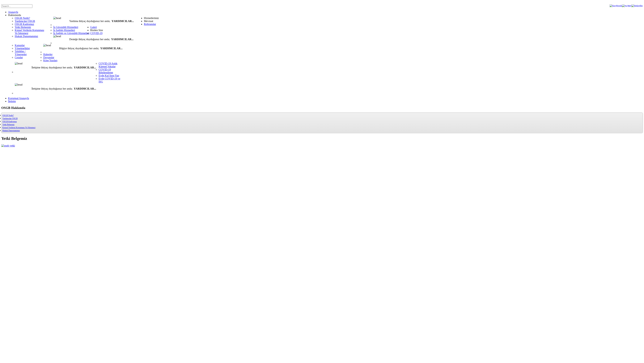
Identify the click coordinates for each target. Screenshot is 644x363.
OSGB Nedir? (8, 115)
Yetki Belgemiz (8, 124)
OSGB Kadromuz (9, 121)
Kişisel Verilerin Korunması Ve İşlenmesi (18, 127)
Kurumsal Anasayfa (18, 98)
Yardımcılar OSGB (10, 118)
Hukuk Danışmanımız (11, 130)
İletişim (12, 101)
